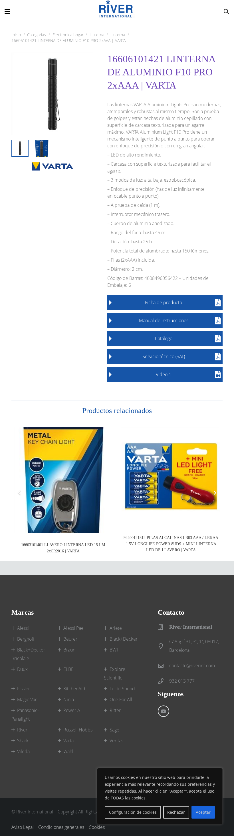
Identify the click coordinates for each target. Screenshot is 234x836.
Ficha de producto (163, 302)
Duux (22, 669)
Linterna (97, 34)
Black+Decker (124, 639)
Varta (68, 740)
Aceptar (203, 812)
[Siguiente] (215, 493)
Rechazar (176, 812)
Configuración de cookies (133, 812)
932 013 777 (182, 681)
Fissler (23, 688)
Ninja (68, 699)
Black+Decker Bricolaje (28, 654)
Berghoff (26, 639)
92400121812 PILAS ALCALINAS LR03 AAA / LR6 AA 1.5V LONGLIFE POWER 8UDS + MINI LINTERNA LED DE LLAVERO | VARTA (171, 543)
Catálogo (163, 338)
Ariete (116, 628)
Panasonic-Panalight (25, 714)
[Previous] (19, 493)
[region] (160, 796)
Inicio (16, 34)
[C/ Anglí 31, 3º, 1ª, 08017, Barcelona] (163, 646)
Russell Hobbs (77, 730)
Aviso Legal (22, 827)
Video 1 (163, 374)
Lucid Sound (122, 688)
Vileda (23, 751)
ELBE (68, 669)
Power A (71, 710)
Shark (23, 740)
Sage (114, 730)
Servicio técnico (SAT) (163, 356)
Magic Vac (27, 699)
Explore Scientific (114, 673)
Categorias (36, 34)
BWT (114, 650)
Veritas (116, 740)
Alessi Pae (73, 628)
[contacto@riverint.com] (163, 665)
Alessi (23, 628)
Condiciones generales (61, 827)
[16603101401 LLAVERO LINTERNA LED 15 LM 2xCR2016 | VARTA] (63, 480)
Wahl (68, 751)
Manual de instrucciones (163, 320)
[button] (7, 11)
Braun (69, 650)
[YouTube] (163, 711)
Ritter (115, 710)
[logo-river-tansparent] (117, 11)
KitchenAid (74, 688)
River (22, 730)
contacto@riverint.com (192, 665)
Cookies (97, 827)
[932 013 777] (163, 681)
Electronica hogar (68, 34)
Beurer (70, 639)
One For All (121, 699)
